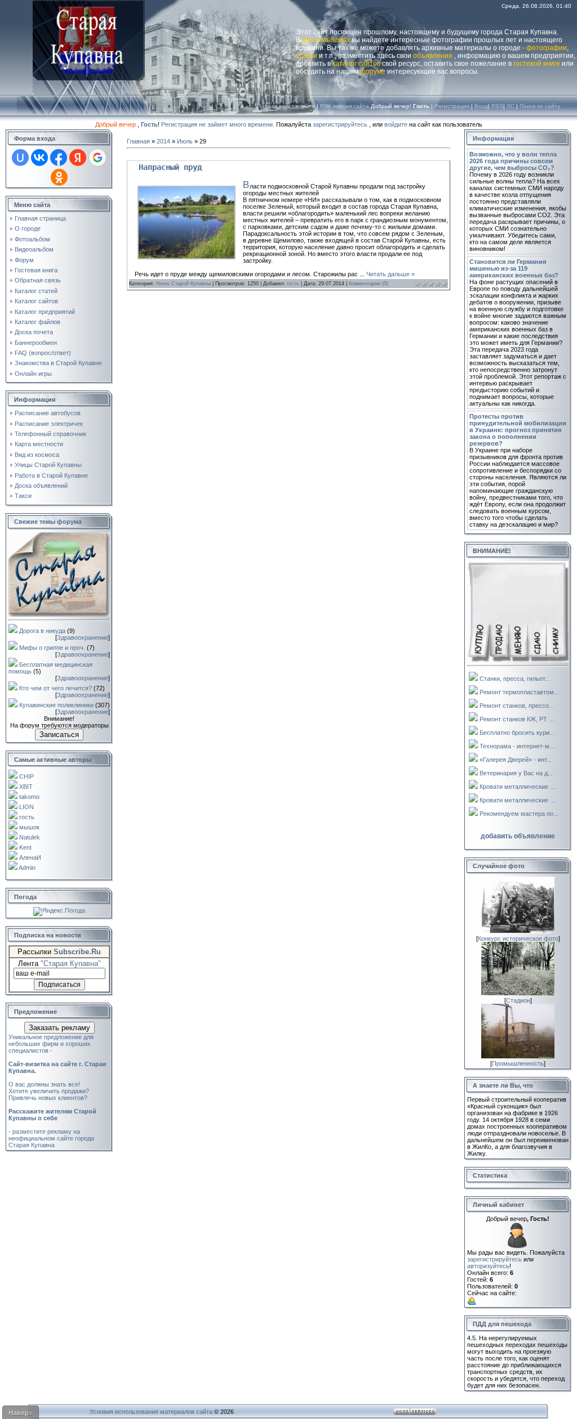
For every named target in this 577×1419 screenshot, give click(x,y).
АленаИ (30, 857)
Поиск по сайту (540, 106)
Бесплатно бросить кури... (517, 732)
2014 (163, 141)
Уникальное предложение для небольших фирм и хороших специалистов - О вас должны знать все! (57, 1061)
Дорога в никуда (42, 630)
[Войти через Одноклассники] (59, 177)
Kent (25, 847)
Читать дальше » (390, 274)
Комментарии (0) (368, 283)
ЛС (510, 106)
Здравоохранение (82, 637)
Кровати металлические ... (517, 786)
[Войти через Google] (97, 158)
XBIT (26, 786)
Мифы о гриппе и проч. (52, 647)
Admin (27, 867)
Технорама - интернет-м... (517, 746)
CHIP (26, 776)
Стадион (518, 1000)
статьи (306, 56)
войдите (395, 124)
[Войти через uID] (20, 157)
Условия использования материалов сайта (151, 1411)
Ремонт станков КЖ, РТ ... (517, 719)
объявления (432, 56)
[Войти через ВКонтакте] (39, 157)
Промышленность (518, 1063)
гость (26, 817)
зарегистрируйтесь (340, 124)
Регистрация (451, 106)
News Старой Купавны (183, 283)
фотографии (546, 48)
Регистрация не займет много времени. (218, 124)
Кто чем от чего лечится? (55, 688)
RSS (497, 106)
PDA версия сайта (344, 106)
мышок (29, 827)
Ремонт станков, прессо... (517, 705)
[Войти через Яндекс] (77, 157)
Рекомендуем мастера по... (519, 813)
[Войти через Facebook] (58, 157)
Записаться (59, 734)
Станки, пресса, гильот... (515, 678)
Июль (185, 141)
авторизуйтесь (488, 1266)
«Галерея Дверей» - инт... (516, 759)
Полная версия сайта (286, 106)
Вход (481, 106)
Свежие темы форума (48, 521)
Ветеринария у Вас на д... (516, 773)
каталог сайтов (356, 64)
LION (26, 806)
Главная (138, 141)
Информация (493, 138)
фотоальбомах (326, 40)
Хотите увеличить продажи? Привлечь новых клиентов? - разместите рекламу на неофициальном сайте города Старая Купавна (52, 1118)
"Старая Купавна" (71, 963)
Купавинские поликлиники (56, 705)
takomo (29, 796)
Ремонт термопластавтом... (519, 692)
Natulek (29, 837)
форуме (372, 71)
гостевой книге (536, 64)
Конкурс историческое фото (518, 938)
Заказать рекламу (59, 1027)
